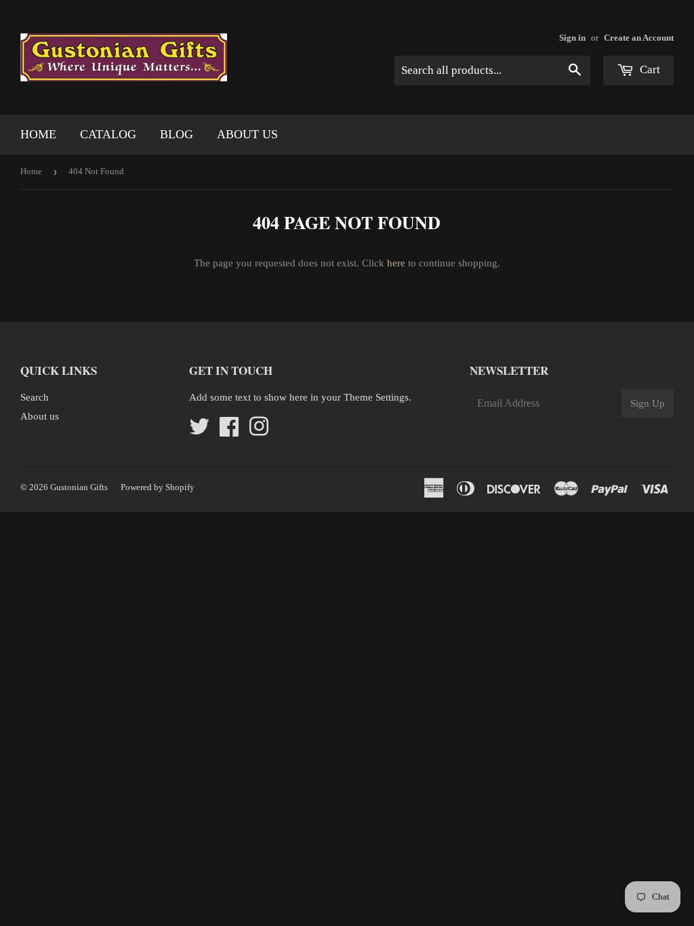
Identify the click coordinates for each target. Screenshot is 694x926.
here (396, 263)
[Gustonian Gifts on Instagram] (259, 431)
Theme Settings (376, 397)
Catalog (108, 134)
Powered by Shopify (158, 487)
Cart (648, 69)
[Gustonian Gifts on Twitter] (199, 431)
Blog (176, 134)
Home (38, 134)
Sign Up (647, 403)
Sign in (572, 38)
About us (247, 134)
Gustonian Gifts (79, 487)
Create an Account (639, 38)
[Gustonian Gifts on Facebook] (229, 431)
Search (34, 397)
